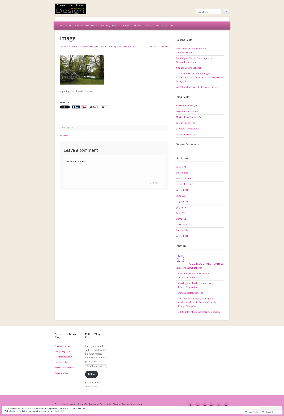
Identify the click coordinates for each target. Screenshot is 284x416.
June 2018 (181, 167)
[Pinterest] (219, 405)
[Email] (226, 405)
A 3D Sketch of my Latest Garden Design (197, 87)
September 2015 (184, 184)
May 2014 (181, 219)
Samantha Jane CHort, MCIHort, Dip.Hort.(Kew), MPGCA (109, 47)
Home (59, 25)
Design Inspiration (186, 111)
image (65, 135)
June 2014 (181, 213)
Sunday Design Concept (188, 68)
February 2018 (183, 178)
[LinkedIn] (204, 405)
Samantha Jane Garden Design (78, 10)
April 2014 (181, 224)
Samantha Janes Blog (85, 25)
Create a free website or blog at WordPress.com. (77, 404)
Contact (169, 25)
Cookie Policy (60, 411)
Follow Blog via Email (95, 336)
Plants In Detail (184, 134)
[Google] (211, 405)
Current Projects (184, 105)
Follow (91, 374)
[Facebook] (190, 405)
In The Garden (183, 123)
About (68, 25)
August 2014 (182, 201)
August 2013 (182, 236)
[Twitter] (197, 405)
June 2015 (181, 196)
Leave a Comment (160, 47)
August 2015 (182, 190)
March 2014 (182, 230)
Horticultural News (186, 117)
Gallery (159, 25)
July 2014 (181, 207)
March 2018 (182, 173)
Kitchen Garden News (187, 129)
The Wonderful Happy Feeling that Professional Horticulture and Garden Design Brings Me (200, 77)
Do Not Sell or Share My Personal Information (121, 404)
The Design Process (110, 25)
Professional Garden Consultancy (137, 25)
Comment (154, 182)
